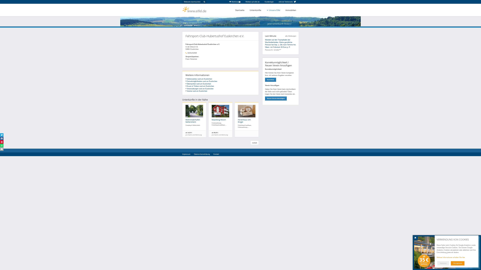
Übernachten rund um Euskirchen (199, 84)
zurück (254, 143)
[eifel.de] (194, 9)
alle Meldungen (290, 36)
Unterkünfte (255, 10)
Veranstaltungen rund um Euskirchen (200, 89)
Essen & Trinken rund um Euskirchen (200, 86)
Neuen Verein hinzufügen (276, 98)
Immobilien (290, 10)
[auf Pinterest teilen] (2, 142)
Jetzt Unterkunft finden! (279, 23)
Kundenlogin (269, 2)
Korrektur (270, 80)
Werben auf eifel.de (253, 2)
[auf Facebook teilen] (2, 138)
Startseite (239, 10)
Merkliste (235, 2)
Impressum (186, 154)
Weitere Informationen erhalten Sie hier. (451, 257)
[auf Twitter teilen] (2, 135)
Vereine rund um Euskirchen (197, 91)
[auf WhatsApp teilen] (2, 145)
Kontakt (216, 154)
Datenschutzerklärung (202, 154)
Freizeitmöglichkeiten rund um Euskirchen (202, 81)
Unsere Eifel (274, 10)
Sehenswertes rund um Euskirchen (199, 79)
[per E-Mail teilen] (2, 149)
